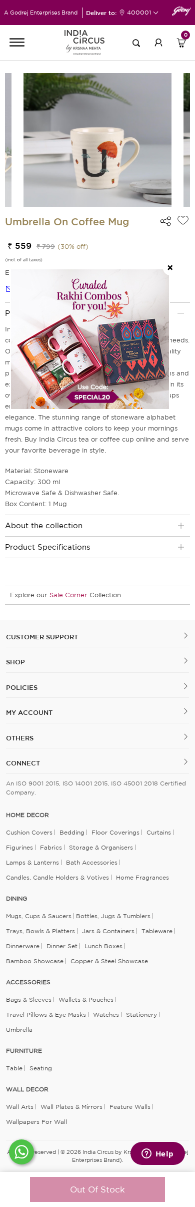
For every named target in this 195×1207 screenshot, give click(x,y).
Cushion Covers (29, 832)
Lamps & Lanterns (32, 862)
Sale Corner (68, 595)
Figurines (19, 847)
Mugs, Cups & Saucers (39, 916)
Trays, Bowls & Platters (40, 931)
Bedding (72, 832)
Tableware (157, 931)
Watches (106, 1014)
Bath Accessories (92, 862)
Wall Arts (20, 1106)
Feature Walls (130, 1106)
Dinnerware (23, 946)
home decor (27, 815)
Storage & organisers (101, 847)
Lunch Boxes (103, 946)
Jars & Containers (108, 931)
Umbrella (19, 1029)
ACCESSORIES (28, 982)
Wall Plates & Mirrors (71, 1106)
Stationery (141, 1014)
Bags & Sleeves (29, 999)
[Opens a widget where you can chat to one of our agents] (157, 1154)
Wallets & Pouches (86, 999)
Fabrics (51, 847)
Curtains (158, 832)
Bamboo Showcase (35, 961)
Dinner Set (62, 946)
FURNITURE (24, 1051)
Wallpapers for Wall (36, 1121)
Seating (41, 1068)
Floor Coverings (116, 832)
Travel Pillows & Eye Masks (46, 1014)
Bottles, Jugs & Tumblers (113, 916)
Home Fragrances (142, 877)
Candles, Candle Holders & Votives (57, 877)
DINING (16, 899)
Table (14, 1068)
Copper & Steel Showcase (109, 961)
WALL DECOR (27, 1089)
